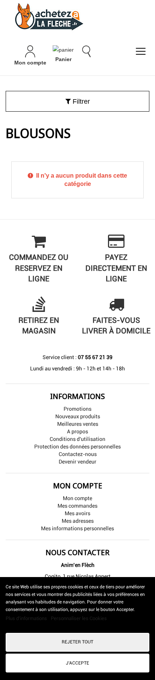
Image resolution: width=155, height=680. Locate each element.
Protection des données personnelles (77, 447)
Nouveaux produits (77, 416)
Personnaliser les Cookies (79, 618)
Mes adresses (78, 521)
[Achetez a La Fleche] (77, 16)
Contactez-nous (78, 454)
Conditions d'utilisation (77, 439)
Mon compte (77, 498)
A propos (77, 431)
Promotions (77, 409)
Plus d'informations (27, 618)
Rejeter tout (77, 642)
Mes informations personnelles (77, 528)
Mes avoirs (77, 513)
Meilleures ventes (77, 424)
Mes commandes (77, 506)
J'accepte (77, 663)
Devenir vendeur (77, 462)
